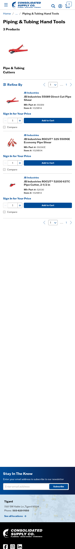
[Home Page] (26, 5)
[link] (44, 84)
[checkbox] (4, 127)
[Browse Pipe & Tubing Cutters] (17, 49)
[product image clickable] (12, 100)
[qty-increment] (20, 120)
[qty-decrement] (5, 120)
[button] (53, 6)
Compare (12, 127)
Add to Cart (48, 120)
